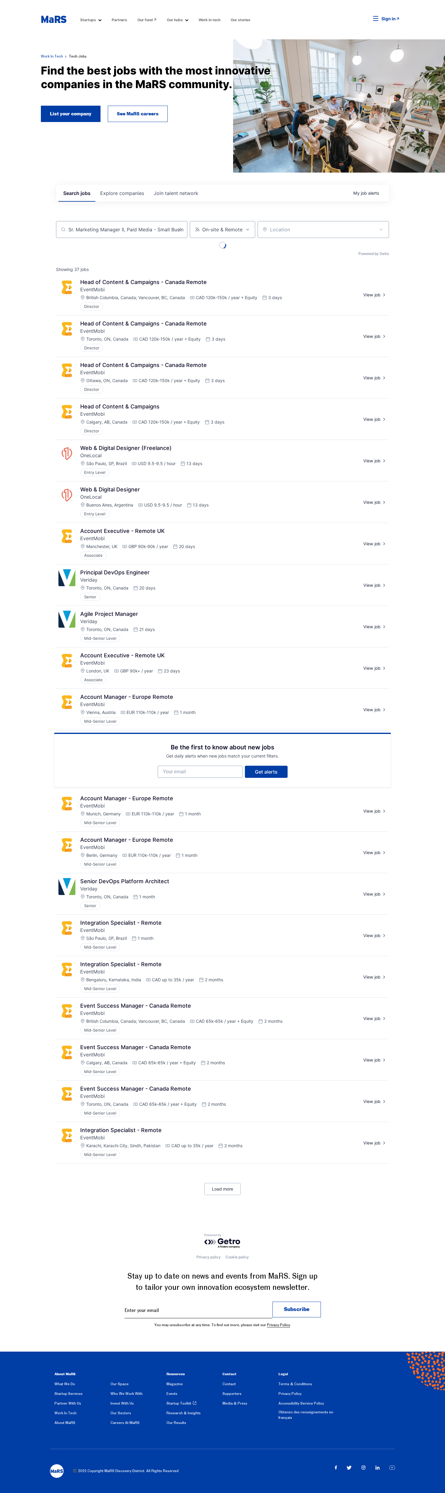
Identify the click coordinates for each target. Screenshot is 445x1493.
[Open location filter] (381, 229)
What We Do (64, 1384)
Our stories (240, 20)
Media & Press (234, 1403)
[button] (366, 18)
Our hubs (175, 20)
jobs (77, 193)
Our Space (119, 1384)
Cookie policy (237, 1257)
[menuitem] (91, 19)
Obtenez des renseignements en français (306, 1415)
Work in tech (209, 20)
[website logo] (54, 19)
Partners (119, 20)
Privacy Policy (278, 1325)
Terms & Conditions (295, 1384)
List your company (70, 113)
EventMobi (92, 289)
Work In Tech (52, 56)
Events (171, 1394)
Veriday (88, 580)
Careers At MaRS (125, 1423)
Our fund (145, 20)
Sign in (388, 18)
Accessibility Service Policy (301, 1403)
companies (122, 193)
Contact (229, 1384)
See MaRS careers (138, 113)
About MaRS (64, 1423)
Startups (88, 20)
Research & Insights (183, 1413)
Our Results (176, 1423)
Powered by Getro (373, 253)
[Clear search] (179, 229)
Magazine (174, 1384)
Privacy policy (208, 1257)
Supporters (232, 1394)
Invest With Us (122, 1403)
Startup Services (68, 1394)
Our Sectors (120, 1413)
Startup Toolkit (178, 1403)
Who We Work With (126, 1394)
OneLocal (91, 455)
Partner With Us (67, 1403)
